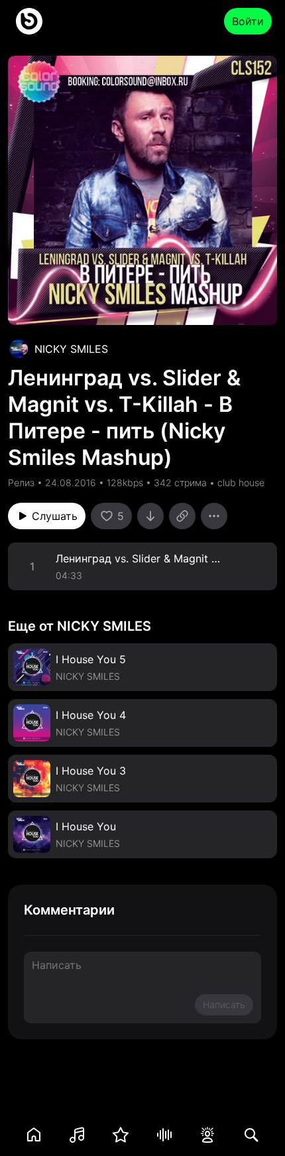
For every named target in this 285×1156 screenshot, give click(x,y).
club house (240, 482)
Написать (224, 1004)
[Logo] (29, 21)
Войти (248, 21)
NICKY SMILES (71, 348)
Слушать (55, 516)
